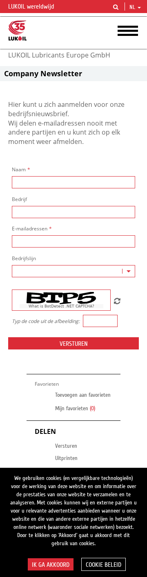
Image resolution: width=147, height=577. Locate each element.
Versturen (74, 343)
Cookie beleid (103, 564)
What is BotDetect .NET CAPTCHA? (61, 306)
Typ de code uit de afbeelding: (46, 321)
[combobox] (73, 271)
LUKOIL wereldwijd (32, 6)
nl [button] (133, 7)
